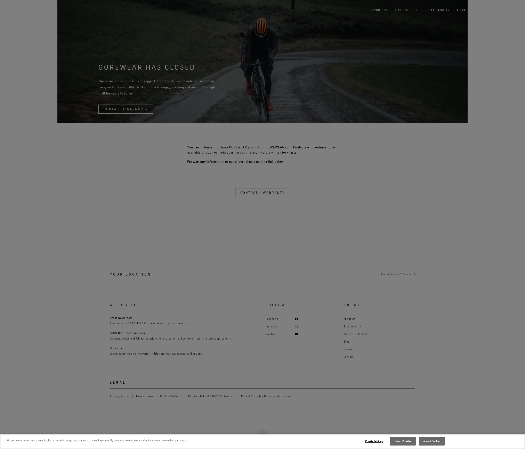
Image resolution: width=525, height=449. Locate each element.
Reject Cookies (403, 441)
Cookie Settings (374, 441)
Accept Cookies (432, 441)
